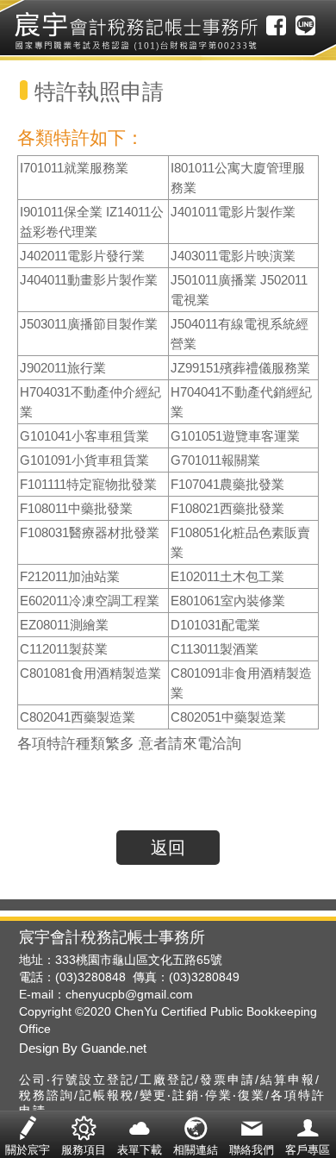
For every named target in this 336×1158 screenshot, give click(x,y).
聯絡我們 (251, 1136)
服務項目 (83, 1136)
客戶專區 (307, 1136)
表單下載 (139, 1136)
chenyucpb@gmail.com (129, 994)
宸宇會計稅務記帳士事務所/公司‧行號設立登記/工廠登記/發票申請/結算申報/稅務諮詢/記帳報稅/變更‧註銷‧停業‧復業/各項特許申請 (135, 31)
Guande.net (112, 1048)
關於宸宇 (27, 1136)
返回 (168, 847)
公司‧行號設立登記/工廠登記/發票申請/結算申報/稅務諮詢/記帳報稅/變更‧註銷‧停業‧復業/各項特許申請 (172, 1095)
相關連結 (195, 1136)
